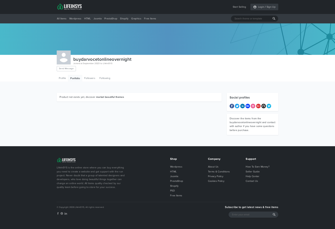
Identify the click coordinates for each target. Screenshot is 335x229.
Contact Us (252, 181)
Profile (62, 78)
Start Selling (239, 6)
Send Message (66, 68)
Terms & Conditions (219, 171)
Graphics (136, 18)
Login (261, 6)
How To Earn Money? (257, 166)
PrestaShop (110, 18)
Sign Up (271, 6)
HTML (87, 18)
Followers (89, 78)
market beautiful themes (110, 97)
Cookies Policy (216, 181)
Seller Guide (253, 171)
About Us (213, 166)
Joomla (98, 18)
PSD (172, 190)
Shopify (124, 18)
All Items (61, 18)
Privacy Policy (215, 176)
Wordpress (75, 18)
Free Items (150, 18)
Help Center (252, 176)
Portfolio (75, 78)
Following (104, 78)
